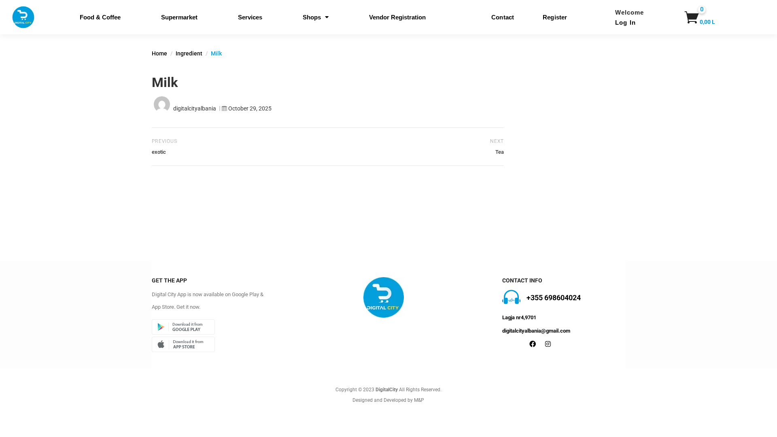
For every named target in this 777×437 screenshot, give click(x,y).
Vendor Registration (397, 17)
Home (159, 53)
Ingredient (189, 53)
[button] (695, 17)
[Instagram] (548, 344)
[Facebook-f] (532, 344)
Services (250, 17)
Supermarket (179, 17)
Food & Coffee (100, 17)
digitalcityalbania (194, 108)
